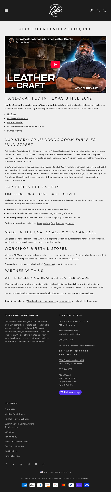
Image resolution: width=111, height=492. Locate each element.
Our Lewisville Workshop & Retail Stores (25, 126)
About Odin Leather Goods (17, 441)
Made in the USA (15, 122)
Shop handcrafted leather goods (41, 301)
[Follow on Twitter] (13, 464)
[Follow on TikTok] (43, 464)
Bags (53, 223)
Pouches (60, 223)
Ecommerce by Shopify (77, 478)
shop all (70, 223)
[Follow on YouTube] (36, 464)
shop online (74, 258)
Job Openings (11, 451)
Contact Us (10, 409)
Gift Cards (9, 432)
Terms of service (12, 456)
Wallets (46, 223)
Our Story (11, 114)
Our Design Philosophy (17, 118)
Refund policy (11, 436)
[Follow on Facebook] (6, 464)
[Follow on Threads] (28, 464)
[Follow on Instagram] (21, 464)
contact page (88, 293)
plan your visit (65, 301)
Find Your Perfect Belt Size (17, 419)
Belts (39, 223)
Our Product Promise (14, 446)
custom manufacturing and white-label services (42, 293)
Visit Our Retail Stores (15, 414)
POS (56, 478)
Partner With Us (14, 130)
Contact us (49, 264)
